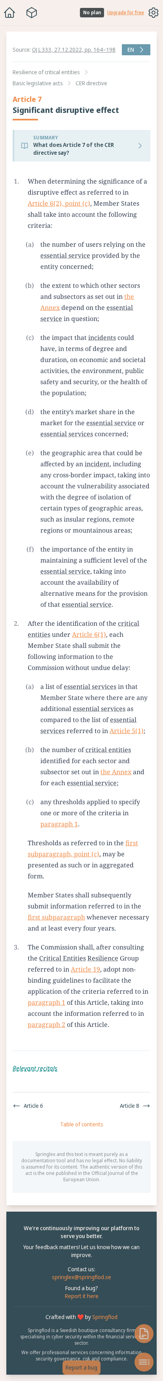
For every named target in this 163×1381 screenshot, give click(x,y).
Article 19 (85, 991)
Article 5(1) (127, 741)
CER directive (91, 83)
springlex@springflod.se (79, 1299)
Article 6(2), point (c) (59, 203)
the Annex (115, 783)
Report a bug (79, 1367)
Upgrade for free (125, 12)
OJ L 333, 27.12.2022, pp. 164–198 (74, 49)
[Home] (9, 12)
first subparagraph (56, 928)
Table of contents (79, 1146)
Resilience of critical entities (46, 72)
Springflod (103, 1339)
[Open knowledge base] (140, 1333)
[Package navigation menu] (31, 12)
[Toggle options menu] (153, 12)
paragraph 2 (61, 1046)
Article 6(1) (89, 645)
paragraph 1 (59, 835)
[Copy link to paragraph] (153, 181)
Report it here (80, 1318)
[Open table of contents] (140, 1362)
